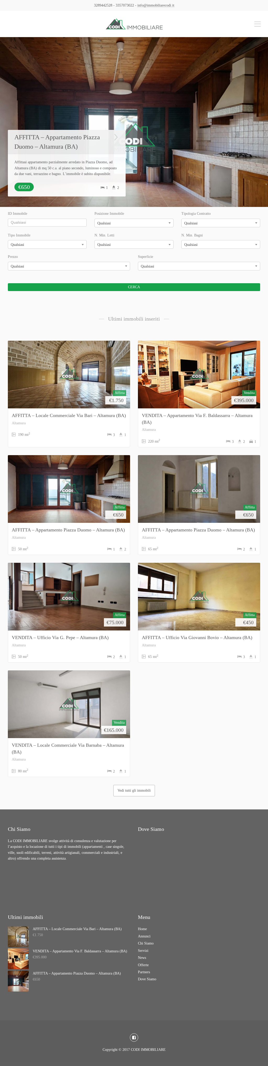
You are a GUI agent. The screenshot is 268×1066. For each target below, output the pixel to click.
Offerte (143, 965)
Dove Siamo (147, 979)
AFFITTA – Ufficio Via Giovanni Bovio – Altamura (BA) (197, 637)
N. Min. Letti (104, 235)
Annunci (144, 936)
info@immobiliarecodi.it (155, 5)
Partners (144, 972)
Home (142, 929)
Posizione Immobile (109, 214)
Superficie (145, 257)
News (142, 958)
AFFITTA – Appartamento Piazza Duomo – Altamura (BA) (57, 136)
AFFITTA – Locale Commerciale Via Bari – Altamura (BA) (69, 415)
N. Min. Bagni (192, 235)
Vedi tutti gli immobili (134, 790)
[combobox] (133, 223)
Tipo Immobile (19, 235)
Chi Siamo (146, 943)
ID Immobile (17, 214)
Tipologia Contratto (196, 214)
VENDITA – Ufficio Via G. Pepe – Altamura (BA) (60, 637)
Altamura (19, 423)
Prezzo (13, 257)
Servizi (143, 951)
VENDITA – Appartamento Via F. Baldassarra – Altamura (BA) (80, 951)
